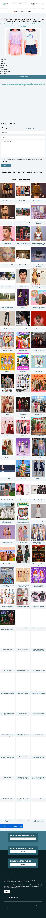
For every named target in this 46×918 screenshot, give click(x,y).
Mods (5, 8)
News (2, 8)
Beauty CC (23, 11)
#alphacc (17, 23)
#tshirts (24, 26)
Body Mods (19, 8)
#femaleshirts (24, 25)
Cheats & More (33, 8)
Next (20, 826)
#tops (21, 26)
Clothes (26, 8)
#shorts (43, 25)
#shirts (40, 25)
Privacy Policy (38, 905)
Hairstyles (11, 8)
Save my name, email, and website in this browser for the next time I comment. (22, 160)
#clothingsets (3, 25)
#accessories (3, 23)
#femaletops (36, 25)
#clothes (39, 23)
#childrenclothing (28, 23)
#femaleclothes (18, 25)
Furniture (42, 8)
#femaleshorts (30, 25)
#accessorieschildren (10, 23)
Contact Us (7, 891)
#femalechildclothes (10, 25)
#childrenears (35, 23)
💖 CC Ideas (16, 11)
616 (15, 826)
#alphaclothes (21, 23)
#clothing (44, 23)
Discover (23, 839)
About (29, 11)
